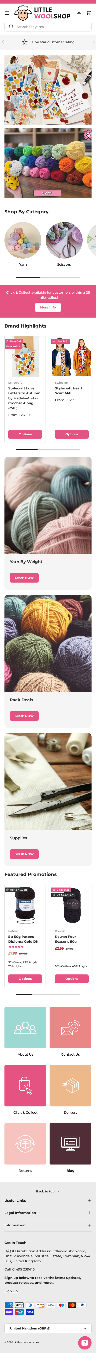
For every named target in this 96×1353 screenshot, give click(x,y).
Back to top (45, 1191)
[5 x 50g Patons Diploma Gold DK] (25, 905)
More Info (48, 307)
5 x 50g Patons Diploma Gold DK (23, 939)
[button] (89, 13)
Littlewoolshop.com (26, 1342)
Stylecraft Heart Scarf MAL (68, 390)
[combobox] (48, 26)
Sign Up (11, 1291)
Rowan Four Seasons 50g (66, 939)
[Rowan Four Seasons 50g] (71, 905)
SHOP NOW (24, 577)
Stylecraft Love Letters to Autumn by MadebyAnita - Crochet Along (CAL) (24, 398)
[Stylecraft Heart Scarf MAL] (71, 356)
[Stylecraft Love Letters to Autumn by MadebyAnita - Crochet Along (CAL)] (25, 356)
